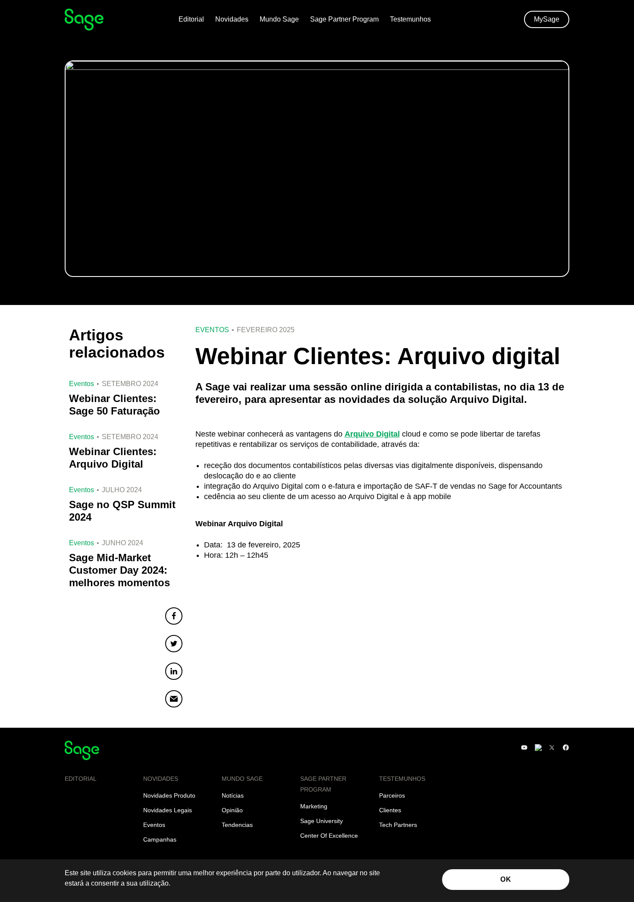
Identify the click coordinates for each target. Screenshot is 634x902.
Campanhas (159, 839)
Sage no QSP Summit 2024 (122, 511)
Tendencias (237, 824)
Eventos (212, 330)
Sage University (321, 820)
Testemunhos (410, 19)
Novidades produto (169, 795)
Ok (505, 879)
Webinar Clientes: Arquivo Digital (113, 458)
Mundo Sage (279, 19)
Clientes (390, 810)
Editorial (191, 19)
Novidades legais (167, 810)
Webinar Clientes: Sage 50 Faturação (114, 405)
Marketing (313, 806)
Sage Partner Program (344, 19)
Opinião (232, 810)
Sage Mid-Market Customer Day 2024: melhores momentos (119, 570)
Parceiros (392, 795)
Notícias (233, 795)
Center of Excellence (329, 835)
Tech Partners (398, 824)
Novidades (231, 19)
